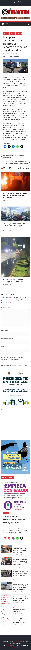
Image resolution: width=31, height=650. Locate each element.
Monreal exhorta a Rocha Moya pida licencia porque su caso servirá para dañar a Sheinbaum (20, 562)
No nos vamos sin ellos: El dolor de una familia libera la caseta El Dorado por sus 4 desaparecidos (20, 586)
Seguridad (19, 33)
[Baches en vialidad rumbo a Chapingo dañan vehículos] (15, 238)
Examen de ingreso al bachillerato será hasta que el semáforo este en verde (16, 162)
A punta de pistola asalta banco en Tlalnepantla (13, 156)
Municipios (6, 33)
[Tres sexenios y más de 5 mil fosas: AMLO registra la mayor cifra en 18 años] (6, 600)
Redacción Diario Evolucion (20, 526)
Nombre (4, 330)
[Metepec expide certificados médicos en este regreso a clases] (15, 495)
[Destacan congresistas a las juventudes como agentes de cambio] (6, 611)
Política (13, 33)
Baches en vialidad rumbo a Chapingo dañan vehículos (13, 280)
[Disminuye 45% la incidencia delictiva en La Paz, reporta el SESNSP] (15, 207)
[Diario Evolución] (3, 24)
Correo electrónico (7, 339)
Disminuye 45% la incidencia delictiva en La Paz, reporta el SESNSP (14, 225)
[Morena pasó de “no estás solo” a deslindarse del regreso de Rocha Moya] (6, 622)
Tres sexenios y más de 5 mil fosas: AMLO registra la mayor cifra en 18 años (20, 598)
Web (2, 347)
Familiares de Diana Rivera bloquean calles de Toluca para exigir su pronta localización (20, 574)
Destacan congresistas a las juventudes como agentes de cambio (20, 609)
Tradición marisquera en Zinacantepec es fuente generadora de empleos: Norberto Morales (20, 549)
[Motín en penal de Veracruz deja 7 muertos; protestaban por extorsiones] (15, 173)
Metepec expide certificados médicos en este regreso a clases (14, 519)
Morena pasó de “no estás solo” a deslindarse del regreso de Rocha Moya (20, 620)
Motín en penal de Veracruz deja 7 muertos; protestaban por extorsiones (15, 195)
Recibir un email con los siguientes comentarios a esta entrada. (12, 358)
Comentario (5, 307)
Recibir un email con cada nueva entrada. (14, 365)
